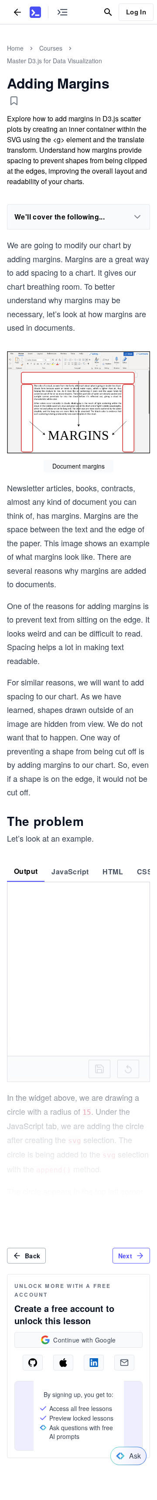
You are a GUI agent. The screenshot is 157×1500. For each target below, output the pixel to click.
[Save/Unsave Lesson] (14, 101)
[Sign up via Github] (33, 1362)
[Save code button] (99, 1069)
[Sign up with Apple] (63, 1362)
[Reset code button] (128, 1069)
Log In (136, 12)
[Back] (17, 12)
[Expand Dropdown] (137, 216)
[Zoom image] (78, 403)
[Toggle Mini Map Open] (62, 12)
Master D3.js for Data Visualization (54, 60)
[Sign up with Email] (124, 1362)
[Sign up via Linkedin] (94, 1362)
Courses (50, 48)
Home (15, 48)
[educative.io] (35, 12)
